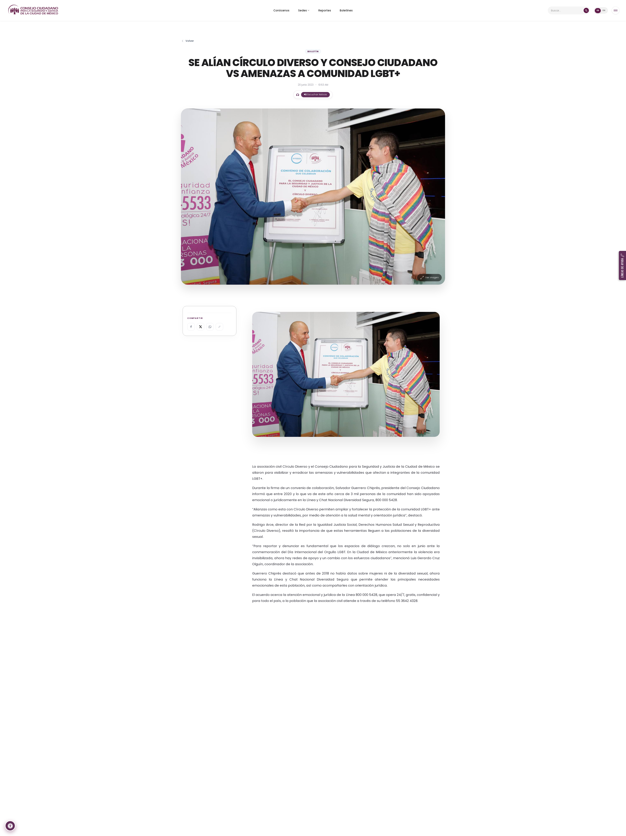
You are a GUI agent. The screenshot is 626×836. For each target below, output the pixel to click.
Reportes (324, 10)
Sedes (302, 10)
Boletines (346, 10)
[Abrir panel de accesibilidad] (10, 826)
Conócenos (281, 10)
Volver (190, 41)
